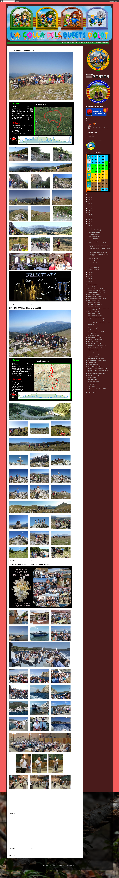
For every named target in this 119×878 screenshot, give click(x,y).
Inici (46, 852)
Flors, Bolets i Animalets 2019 (95, 288)
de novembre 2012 (94, 232)
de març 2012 (93, 265)
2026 (89, 197)
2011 (89, 272)
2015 (89, 221)
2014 (89, 223)
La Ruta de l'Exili (92, 362)
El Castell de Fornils (93, 364)
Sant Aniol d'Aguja (92, 385)
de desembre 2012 (94, 230)
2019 (89, 212)
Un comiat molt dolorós (93, 354)
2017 (89, 217)
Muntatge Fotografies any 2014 (96, 331)
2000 (89, 281)
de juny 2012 (92, 258)
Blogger (76, 865)
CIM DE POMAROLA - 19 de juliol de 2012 (25, 308)
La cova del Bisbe (92, 379)
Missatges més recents (17, 852)
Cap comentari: (25, 304)
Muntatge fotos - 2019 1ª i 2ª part (96, 290)
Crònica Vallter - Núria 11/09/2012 (96, 373)
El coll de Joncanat (92, 377)
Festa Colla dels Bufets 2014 (95, 343)
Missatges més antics (74, 852)
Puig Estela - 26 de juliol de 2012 (21, 50)
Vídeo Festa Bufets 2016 (94, 313)
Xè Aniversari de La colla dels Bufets (97, 388)
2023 (89, 203)
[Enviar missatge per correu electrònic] (31, 304)
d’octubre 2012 (93, 234)
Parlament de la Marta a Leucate (96, 339)
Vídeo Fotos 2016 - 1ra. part (95, 315)
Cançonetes (91, 136)
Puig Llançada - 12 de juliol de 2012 (98, 252)
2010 (89, 274)
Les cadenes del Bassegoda (95, 317)
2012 (89, 228)
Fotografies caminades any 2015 (96, 320)
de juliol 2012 (92, 241)
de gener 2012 (93, 269)
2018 (89, 214)
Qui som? (90, 134)
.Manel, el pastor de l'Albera (95, 366)
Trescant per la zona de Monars (96, 358)
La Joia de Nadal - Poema (94, 351)
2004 (89, 276)
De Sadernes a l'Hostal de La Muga (97, 345)
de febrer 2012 (93, 267)
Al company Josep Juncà (94, 328)
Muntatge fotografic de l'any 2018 (96, 292)
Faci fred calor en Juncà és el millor (97, 298)
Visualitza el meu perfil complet (101, 128)
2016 (89, 219)
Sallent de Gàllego (92, 383)
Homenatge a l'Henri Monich (95, 296)
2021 (89, 208)
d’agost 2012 (92, 238)
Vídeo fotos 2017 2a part (94, 302)
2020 (89, 210)
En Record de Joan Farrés (94, 337)
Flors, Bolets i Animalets (94, 294)
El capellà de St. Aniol (93, 375)
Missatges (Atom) (21, 855)
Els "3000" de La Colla (93, 311)
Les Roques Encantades (94, 381)
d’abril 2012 (92, 263)
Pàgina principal (92, 392)
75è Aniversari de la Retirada (95, 347)
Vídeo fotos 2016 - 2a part (94, 306)
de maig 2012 (93, 260)
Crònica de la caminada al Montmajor (97, 368)
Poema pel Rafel (92, 353)
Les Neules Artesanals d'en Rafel (96, 319)
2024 (89, 201)
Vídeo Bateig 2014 (92, 333)
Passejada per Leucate (93, 335)
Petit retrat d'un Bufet (93, 341)
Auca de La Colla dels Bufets (95, 304)
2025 (89, 199)
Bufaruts (97, 124)
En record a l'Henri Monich (94, 287)
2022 (89, 206)
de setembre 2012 (94, 236)
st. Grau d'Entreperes (93, 386)
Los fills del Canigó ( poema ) (95, 329)
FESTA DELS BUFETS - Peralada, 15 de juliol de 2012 (29, 564)
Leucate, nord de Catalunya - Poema (97, 360)
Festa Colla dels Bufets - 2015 (95, 326)
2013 (89, 225)
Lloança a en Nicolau (93, 356)
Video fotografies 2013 (93, 349)
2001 (89, 278)
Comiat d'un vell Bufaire (94, 300)
